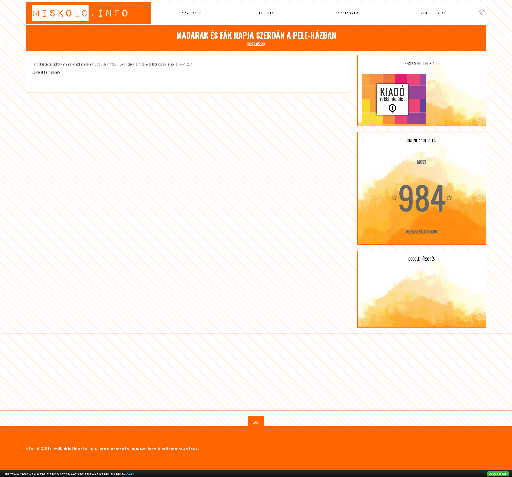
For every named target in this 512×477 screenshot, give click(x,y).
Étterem (267, 13)
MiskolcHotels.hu (60, 448)
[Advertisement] (422, 297)
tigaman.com (138, 448)
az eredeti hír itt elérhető (46, 72)
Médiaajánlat (433, 13)
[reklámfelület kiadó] (422, 99)
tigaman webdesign (101, 448)
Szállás (189, 13)
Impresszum (347, 13)
